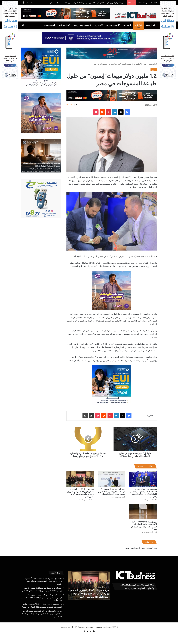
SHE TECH (49, 25)
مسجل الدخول (140, 548)
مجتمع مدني (113, 25)
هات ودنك (64, 25)
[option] (89, 585)
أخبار (138, 25)
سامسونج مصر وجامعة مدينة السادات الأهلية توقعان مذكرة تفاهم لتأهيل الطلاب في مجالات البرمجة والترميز (42, 581)
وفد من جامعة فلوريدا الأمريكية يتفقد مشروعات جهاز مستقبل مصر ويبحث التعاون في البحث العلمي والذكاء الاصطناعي (41, 614)
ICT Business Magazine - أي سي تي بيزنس (76, 627)
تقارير (98, 25)
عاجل (127, 25)
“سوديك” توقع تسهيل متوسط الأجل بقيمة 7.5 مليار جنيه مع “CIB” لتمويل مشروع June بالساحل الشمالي (111, 491)
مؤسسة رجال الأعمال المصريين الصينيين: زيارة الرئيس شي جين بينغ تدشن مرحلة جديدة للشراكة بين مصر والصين (41, 597)
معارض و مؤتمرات (82, 25)
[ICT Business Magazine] (135, 14)
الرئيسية (149, 25)
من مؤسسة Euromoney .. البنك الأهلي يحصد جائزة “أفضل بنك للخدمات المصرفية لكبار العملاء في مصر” (90, 593)
